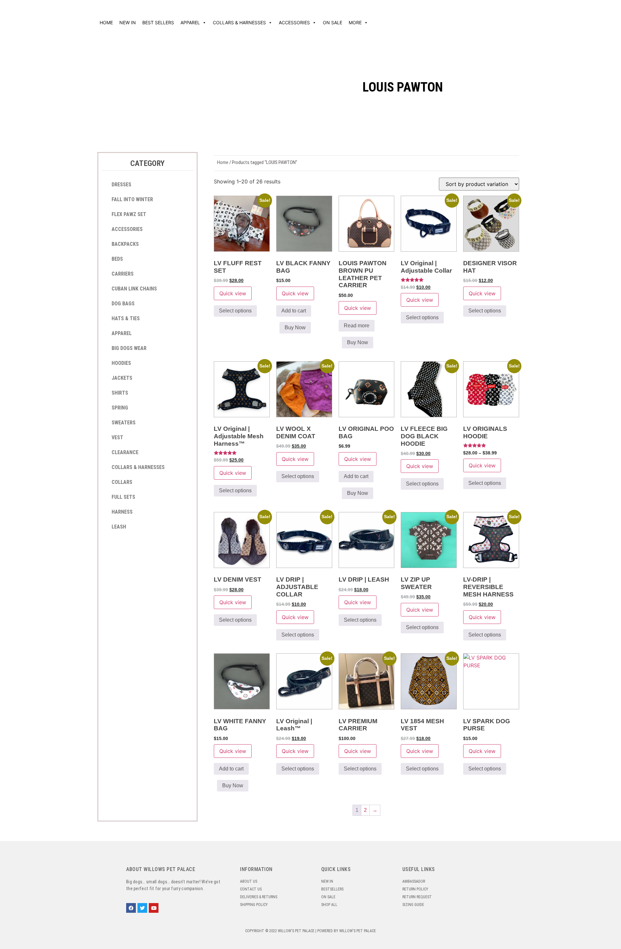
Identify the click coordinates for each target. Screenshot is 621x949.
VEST (117, 437)
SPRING (120, 408)
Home (106, 22)
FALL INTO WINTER (132, 199)
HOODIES (121, 363)
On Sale (332, 22)
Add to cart (293, 310)
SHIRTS (120, 393)
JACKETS (122, 378)
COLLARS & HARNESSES (239, 22)
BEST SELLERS (158, 22)
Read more (356, 325)
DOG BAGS (123, 303)
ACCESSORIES (294, 22)
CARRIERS (123, 274)
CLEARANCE (125, 452)
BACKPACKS (125, 244)
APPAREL (190, 22)
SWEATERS (124, 423)
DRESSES (121, 184)
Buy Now (295, 327)
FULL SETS (123, 497)
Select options (235, 310)
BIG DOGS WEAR (129, 348)
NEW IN (127, 22)
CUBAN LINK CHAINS (134, 289)
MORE (355, 22)
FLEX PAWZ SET (129, 214)
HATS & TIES (126, 318)
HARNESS (122, 512)
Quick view (232, 293)
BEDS (117, 259)
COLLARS (122, 482)
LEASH (119, 527)
